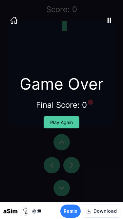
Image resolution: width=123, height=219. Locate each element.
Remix (70, 211)
